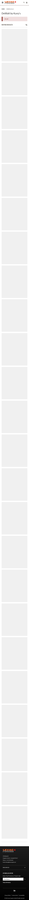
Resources (6, 867)
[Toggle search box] (24, 2)
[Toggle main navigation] (3, 2)
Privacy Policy (8, 895)
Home (3, 9)
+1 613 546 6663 (9, 860)
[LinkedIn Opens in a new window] (14, 890)
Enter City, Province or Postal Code (11, 876)
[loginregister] (26, 2)
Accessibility (21, 895)
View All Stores (7, 882)
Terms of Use (15, 895)
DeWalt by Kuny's (10, 9)
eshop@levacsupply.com (11, 862)
